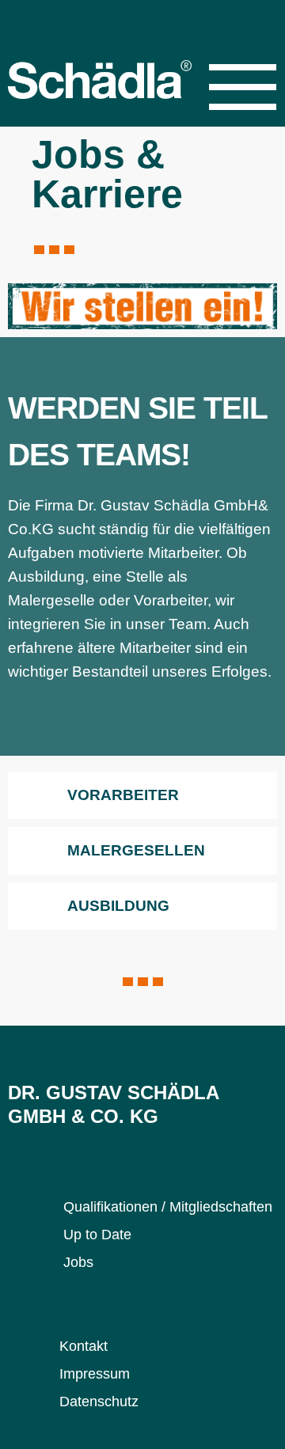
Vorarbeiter (123, 795)
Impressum (94, 1374)
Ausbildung (118, 905)
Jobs (78, 1262)
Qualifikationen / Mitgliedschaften (167, 1207)
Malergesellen (136, 850)
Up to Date (97, 1234)
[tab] (142, 795)
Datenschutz (99, 1401)
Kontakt (83, 1346)
